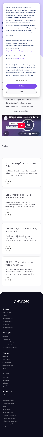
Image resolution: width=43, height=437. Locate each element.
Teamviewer (6, 339)
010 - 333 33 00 (8, 363)
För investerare (8, 321)
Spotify (5, 386)
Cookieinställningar (9, 342)
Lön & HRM (6, 409)
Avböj (21, 91)
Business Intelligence (9, 415)
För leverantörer (8, 327)
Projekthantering (8, 404)
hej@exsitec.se (8, 365)
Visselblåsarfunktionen (10, 348)
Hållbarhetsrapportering (10, 421)
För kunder (6, 324)
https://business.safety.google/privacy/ (19, 51)
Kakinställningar (21, 80)
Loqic (4, 368)
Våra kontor (6, 360)
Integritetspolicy (8, 345)
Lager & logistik (8, 412)
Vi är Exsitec (7, 313)
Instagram (6, 380)
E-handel (5, 398)
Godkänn (22, 86)
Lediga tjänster (8, 318)
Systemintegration (9, 424)
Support (5, 336)
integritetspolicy (18, 58)
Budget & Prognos (9, 418)
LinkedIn (5, 383)
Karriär (5, 316)
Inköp (4, 407)
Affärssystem (7, 395)
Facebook (6, 377)
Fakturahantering (8, 401)
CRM (4, 427)
